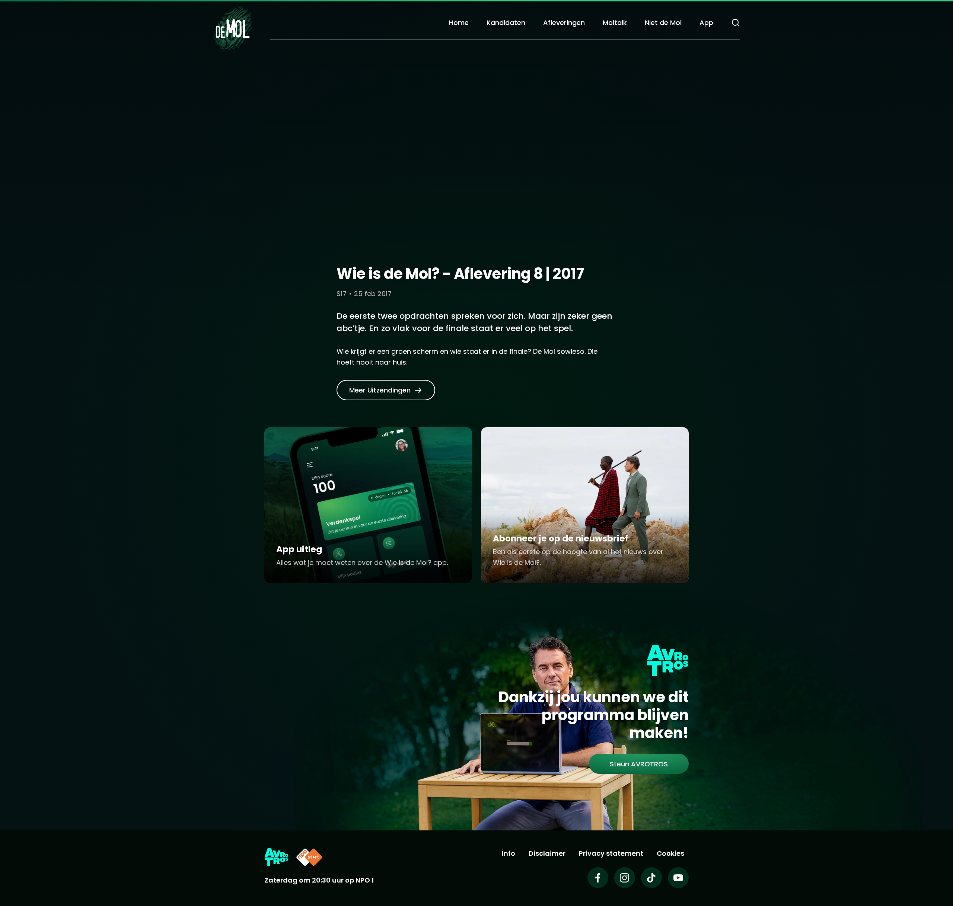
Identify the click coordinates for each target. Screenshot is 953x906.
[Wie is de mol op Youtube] (678, 877)
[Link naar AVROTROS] (276, 857)
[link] (386, 390)
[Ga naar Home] (232, 28)
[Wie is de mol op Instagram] (624, 877)
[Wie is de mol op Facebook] (597, 877)
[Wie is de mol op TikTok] (651, 877)
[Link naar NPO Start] (309, 857)
